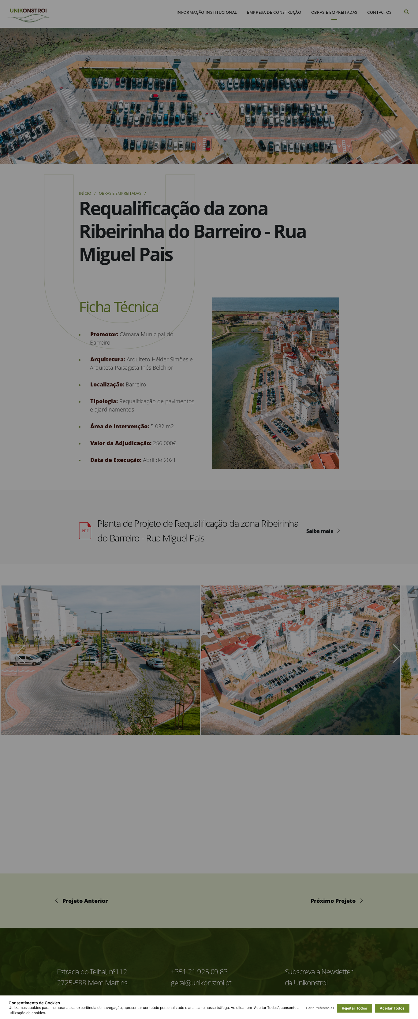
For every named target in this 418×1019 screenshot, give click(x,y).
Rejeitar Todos (354, 1008)
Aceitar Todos (392, 1008)
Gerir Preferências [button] (320, 1008)
